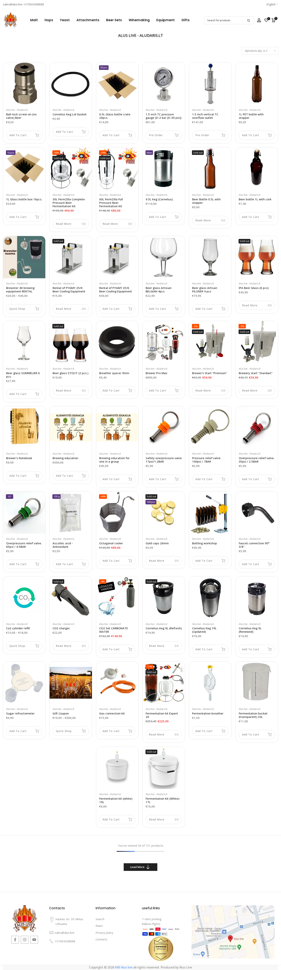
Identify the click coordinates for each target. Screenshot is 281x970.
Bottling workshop (204, 543)
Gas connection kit (112, 713)
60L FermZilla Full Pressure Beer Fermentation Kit (111, 202)
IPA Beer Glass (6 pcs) (254, 288)
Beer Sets (114, 20)
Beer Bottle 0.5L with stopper (206, 201)
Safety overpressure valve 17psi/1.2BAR (164, 459)
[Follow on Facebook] (15, 939)
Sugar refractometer (20, 713)
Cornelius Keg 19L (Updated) (204, 629)
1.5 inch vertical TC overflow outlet (205, 116)
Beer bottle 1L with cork (255, 199)
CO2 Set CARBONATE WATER (113, 629)
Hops (49, 20)
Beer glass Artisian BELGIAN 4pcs (158, 289)
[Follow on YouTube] (34, 939)
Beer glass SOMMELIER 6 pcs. (23, 374)
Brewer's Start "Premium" (209, 373)
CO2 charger (61, 628)
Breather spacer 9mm (114, 373)
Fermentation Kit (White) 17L (162, 800)
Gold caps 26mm (157, 543)
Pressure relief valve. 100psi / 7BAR (206, 459)
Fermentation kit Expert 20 (162, 715)
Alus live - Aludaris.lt (17, 110)
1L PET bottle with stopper (251, 116)
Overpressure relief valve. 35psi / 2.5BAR (257, 459)
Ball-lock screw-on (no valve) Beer (21, 116)
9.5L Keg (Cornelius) (159, 199)
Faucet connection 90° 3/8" (254, 545)
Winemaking (139, 20)
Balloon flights (151, 924)
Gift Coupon (61, 713)
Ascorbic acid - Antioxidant (63, 545)
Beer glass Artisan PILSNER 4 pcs (204, 289)
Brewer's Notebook (19, 458)
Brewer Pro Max (156, 373)
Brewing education (65, 458)
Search (100, 919)
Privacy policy (104, 932)
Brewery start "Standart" (256, 373)
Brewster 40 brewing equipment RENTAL (20, 289)
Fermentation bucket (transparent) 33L (253, 715)
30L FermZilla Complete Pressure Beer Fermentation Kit (69, 202)
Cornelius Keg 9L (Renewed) (250, 629)
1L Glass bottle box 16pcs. (24, 199)
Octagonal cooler (111, 543)
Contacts (101, 939)
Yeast (65, 20)
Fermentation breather (207, 713)
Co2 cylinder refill (18, 628)
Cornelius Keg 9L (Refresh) (164, 628)
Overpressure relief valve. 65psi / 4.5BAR (24, 545)
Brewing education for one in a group (114, 459)
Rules (99, 926)
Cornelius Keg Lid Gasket (70, 114)
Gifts (185, 20)
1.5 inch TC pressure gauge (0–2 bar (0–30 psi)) (163, 116)
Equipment (165, 20)
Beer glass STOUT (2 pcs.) (70, 373)
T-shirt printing (152, 919)
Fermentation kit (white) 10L (115, 800)
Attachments (87, 20)
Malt (34, 20)
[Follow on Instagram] (24, 939)
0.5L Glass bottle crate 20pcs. (114, 116)
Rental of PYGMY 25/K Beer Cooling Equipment (69, 289)
